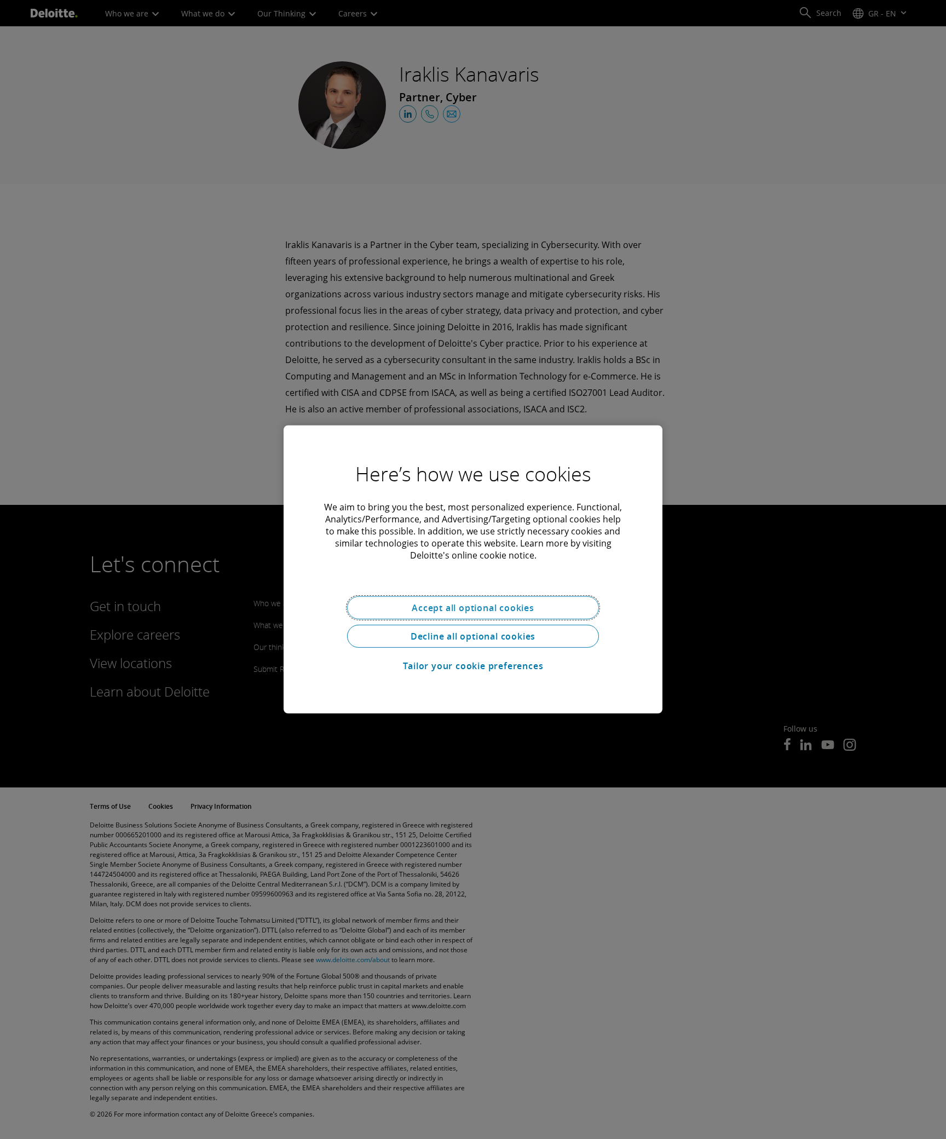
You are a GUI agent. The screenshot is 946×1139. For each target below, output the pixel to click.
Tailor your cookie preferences (473, 666)
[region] (473, 569)
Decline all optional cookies (473, 636)
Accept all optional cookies (473, 608)
